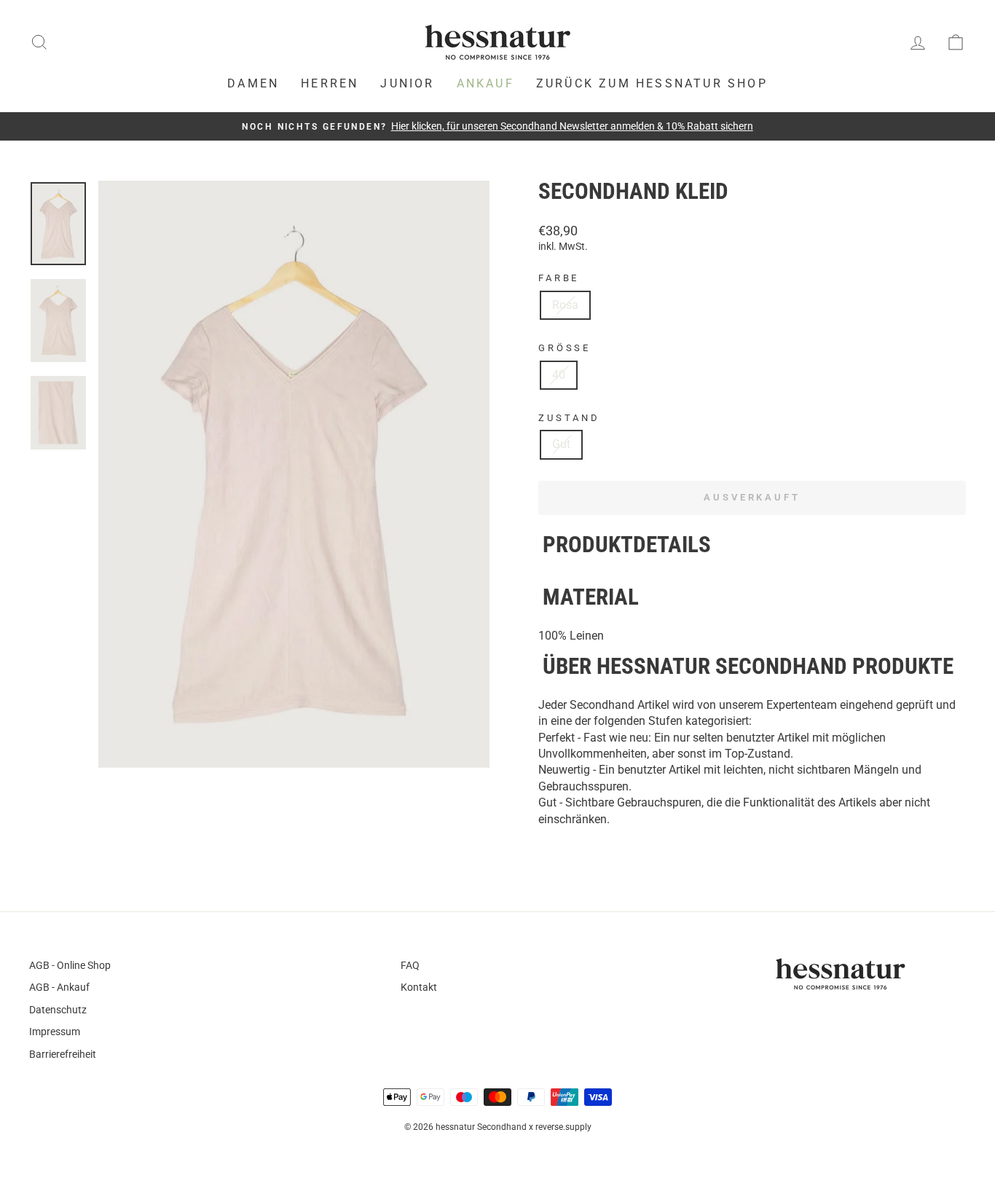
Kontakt (419, 987)
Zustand (569, 417)
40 (558, 375)
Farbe (558, 277)
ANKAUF (485, 83)
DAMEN (253, 83)
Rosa (565, 305)
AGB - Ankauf (59, 987)
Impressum (54, 1031)
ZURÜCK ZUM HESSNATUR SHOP (652, 83)
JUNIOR (407, 83)
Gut (561, 444)
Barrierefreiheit (62, 1054)
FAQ (410, 965)
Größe (564, 347)
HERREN (329, 83)
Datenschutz (58, 1010)
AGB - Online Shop (70, 965)
